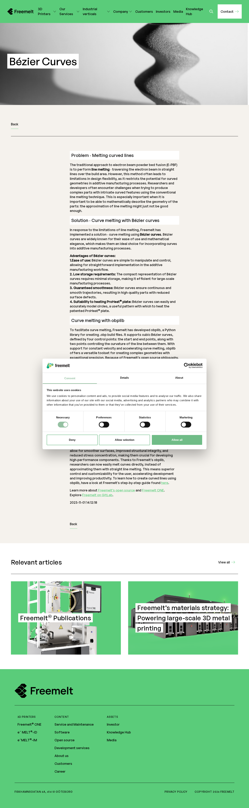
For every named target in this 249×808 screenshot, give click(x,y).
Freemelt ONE (153, 490)
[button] (230, 11)
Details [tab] (124, 377)
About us (62, 756)
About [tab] (179, 377)
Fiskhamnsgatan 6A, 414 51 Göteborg (44, 791)
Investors (163, 11)
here (164, 483)
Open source (65, 740)
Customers (144, 11)
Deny (72, 439)
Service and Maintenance (74, 724)
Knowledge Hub (194, 11)
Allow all (177, 439)
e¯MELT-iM (27, 740)
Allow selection (124, 439)
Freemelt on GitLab (97, 495)
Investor (113, 724)
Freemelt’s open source (116, 490)
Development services (72, 748)
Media (178, 11)
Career (60, 771)
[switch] (104, 425)
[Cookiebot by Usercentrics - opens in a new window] (187, 365)
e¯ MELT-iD (27, 732)
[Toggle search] (211, 11)
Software (62, 732)
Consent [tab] (69, 378)
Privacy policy (176, 791)
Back (14, 124)
